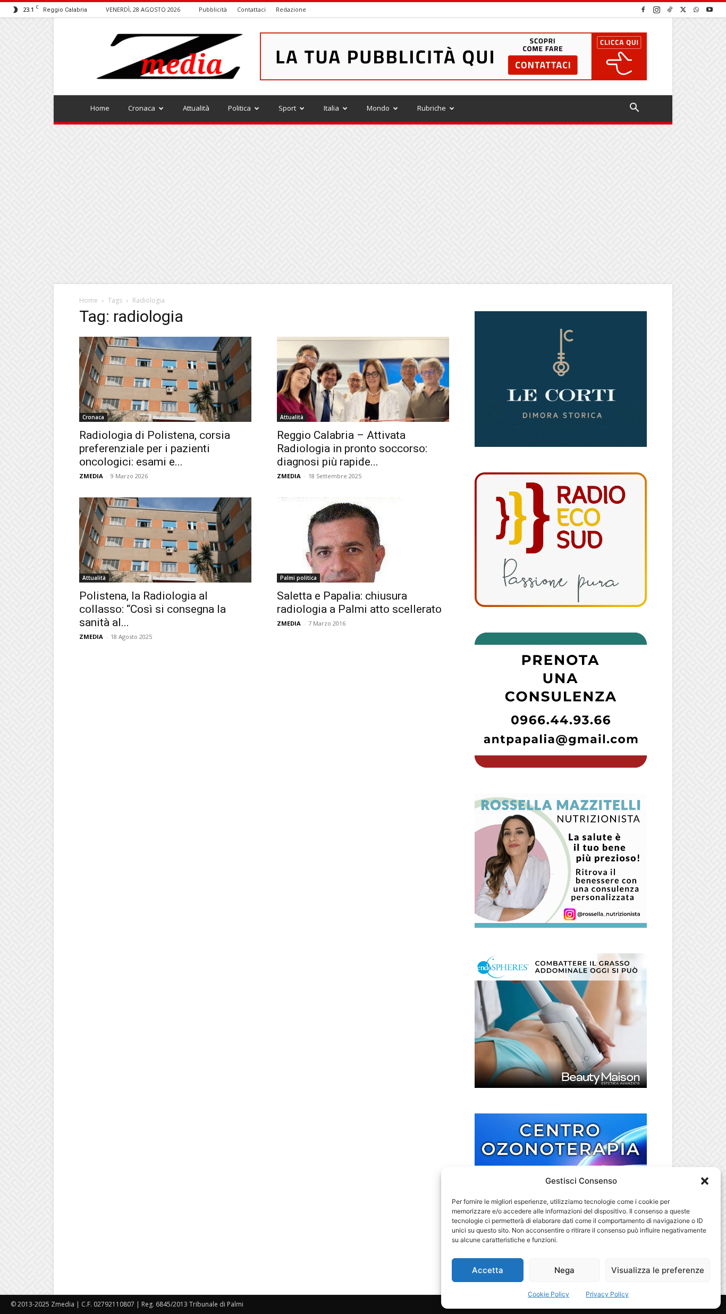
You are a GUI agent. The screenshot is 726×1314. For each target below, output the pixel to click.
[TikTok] (670, 9)
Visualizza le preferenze (657, 1270)
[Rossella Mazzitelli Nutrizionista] (561, 860)
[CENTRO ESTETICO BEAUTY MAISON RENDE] (561, 1020)
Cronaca (141, 108)
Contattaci (251, 9)
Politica (239, 108)
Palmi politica (298, 577)
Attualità (196, 108)
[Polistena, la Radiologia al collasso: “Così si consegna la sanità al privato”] (165, 540)
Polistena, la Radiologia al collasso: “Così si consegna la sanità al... (152, 609)
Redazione (291, 9)
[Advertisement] (363, 204)
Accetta (487, 1270)
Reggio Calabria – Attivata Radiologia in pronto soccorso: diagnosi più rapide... (352, 448)
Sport (287, 108)
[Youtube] (709, 9)
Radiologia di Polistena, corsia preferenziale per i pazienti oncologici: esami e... (154, 448)
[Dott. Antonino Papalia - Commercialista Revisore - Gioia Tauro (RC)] (561, 700)
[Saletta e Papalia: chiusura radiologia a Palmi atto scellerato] (363, 540)
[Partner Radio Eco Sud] (561, 539)
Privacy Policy (607, 1294)
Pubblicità (213, 9)
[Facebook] (643, 9)
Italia (331, 108)
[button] (704, 1181)
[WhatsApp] (696, 9)
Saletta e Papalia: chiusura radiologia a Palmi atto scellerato (359, 602)
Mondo (378, 108)
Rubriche (431, 108)
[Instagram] (656, 9)
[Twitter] (683, 9)
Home (99, 108)
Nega (564, 1270)
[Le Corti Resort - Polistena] (561, 379)
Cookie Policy (548, 1294)
